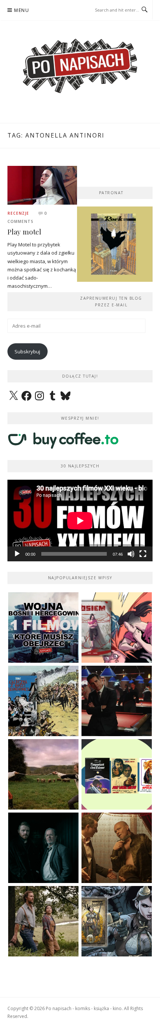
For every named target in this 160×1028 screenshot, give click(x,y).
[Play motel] (42, 184)
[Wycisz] (131, 554)
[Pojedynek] (43, 774)
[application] (80, 520)
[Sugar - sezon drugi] (117, 701)
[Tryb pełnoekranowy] (143, 554)
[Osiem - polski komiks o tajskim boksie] (117, 627)
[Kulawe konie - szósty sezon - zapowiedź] (43, 848)
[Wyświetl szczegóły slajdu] (115, 244)
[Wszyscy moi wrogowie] (43, 921)
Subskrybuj (27, 351)
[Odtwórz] (17, 554)
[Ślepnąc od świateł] (117, 848)
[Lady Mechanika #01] (117, 921)
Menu (21, 10)
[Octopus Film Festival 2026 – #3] (117, 774)
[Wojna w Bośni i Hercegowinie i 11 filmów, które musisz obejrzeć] (43, 627)
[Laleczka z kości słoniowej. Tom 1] (43, 701)
